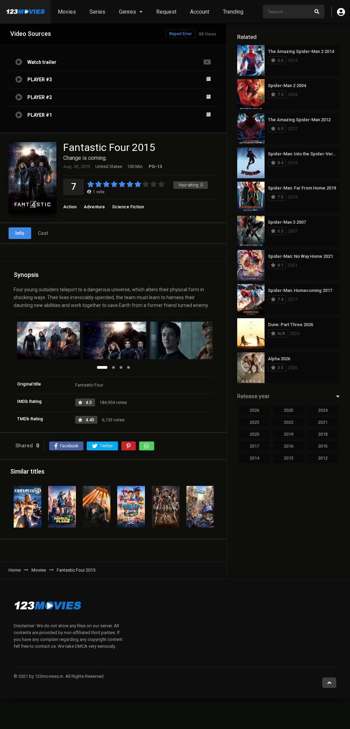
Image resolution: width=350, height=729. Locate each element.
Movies (67, 12)
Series (97, 12)
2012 (322, 458)
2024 (322, 410)
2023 (254, 422)
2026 (254, 410)
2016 (288, 446)
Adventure (94, 207)
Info (19, 233)
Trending (233, 12)
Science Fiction (128, 207)
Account (199, 12)
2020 (254, 434)
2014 (254, 458)
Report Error (180, 33)
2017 (254, 446)
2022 (288, 422)
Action (70, 207)
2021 (322, 422)
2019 (288, 434)
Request (166, 12)
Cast (43, 233)
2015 (322, 446)
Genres (127, 12)
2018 (322, 434)
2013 (288, 458)
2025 (288, 410)
